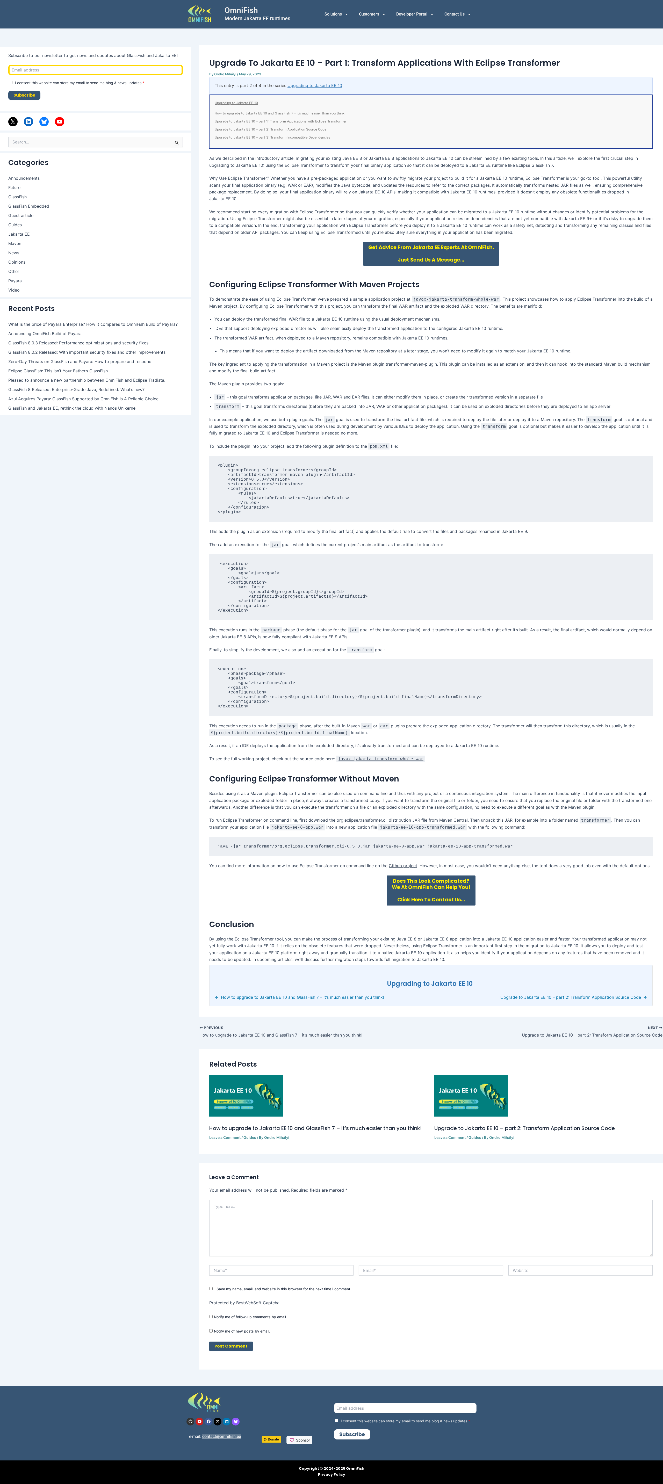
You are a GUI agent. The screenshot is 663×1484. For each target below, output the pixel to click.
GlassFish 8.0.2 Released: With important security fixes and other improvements (86, 352)
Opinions (16, 262)
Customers (369, 14)
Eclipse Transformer (304, 165)
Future (14, 187)
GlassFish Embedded (28, 206)
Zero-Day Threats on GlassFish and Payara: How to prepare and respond (80, 361)
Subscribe (24, 95)
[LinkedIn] (28, 121)
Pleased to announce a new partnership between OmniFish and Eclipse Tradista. (86, 380)
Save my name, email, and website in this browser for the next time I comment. (284, 1289)
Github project (403, 865)
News (13, 252)
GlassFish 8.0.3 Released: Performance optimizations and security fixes (78, 342)
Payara (15, 280)
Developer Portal (411, 14)
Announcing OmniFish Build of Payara (45, 333)
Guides (15, 224)
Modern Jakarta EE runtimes (257, 18)
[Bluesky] (44, 121)
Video (14, 290)
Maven (14, 243)
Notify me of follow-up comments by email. (250, 1317)
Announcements (24, 178)
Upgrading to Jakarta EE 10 (314, 85)
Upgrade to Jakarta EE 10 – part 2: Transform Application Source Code (270, 129)
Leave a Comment (225, 1137)
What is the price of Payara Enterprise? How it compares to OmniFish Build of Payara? (93, 324)
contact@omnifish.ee (221, 1436)
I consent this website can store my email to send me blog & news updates (79, 83)
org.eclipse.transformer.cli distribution (374, 820)
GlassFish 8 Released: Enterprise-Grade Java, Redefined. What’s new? (76, 389)
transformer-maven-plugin (411, 364)
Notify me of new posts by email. (242, 1331)
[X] (13, 121)
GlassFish (17, 196)
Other (13, 271)
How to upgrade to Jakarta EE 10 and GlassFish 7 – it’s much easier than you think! (280, 113)
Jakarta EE (19, 234)
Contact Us (454, 14)
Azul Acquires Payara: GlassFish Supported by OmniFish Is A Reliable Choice (83, 398)
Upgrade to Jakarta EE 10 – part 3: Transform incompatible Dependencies (272, 137)
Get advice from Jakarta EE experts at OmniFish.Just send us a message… (431, 253)
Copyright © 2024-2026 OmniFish (331, 1468)
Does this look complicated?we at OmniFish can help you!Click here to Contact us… (431, 890)
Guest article (20, 215)
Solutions (333, 14)
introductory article (274, 158)
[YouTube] (59, 121)
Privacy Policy (331, 1474)
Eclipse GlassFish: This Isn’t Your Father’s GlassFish (58, 370)
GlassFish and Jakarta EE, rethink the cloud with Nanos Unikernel (72, 408)
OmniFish (241, 10)
